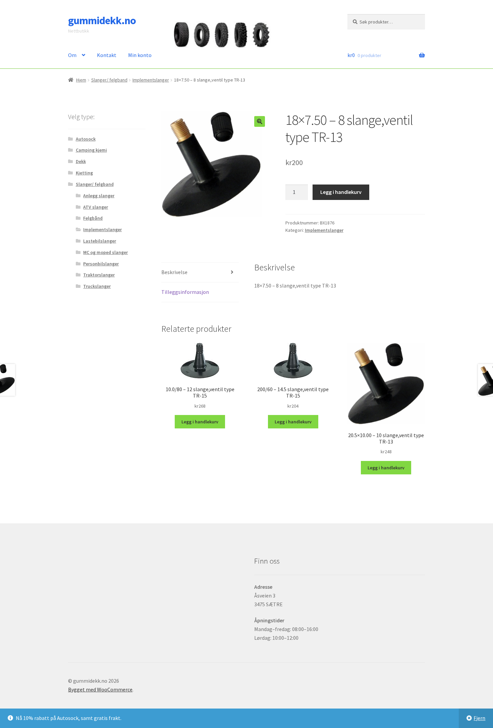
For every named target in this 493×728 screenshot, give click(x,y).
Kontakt (106, 55)
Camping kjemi (91, 150)
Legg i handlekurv (341, 192)
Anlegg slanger (98, 196)
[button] (259, 121)
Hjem (81, 80)
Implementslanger (150, 80)
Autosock (86, 139)
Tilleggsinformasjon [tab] (185, 292)
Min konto (140, 55)
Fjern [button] (479, 718)
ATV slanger (95, 207)
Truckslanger (97, 286)
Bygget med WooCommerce (100, 689)
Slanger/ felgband (109, 80)
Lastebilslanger (99, 241)
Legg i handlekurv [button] (199, 422)
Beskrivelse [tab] (174, 272)
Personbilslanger (101, 264)
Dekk (81, 161)
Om (72, 55)
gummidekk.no (102, 20)
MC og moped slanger (105, 252)
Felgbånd (93, 218)
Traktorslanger (99, 275)
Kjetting (84, 173)
